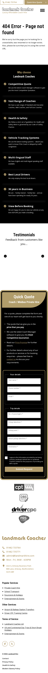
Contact (5, 658)
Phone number (14, 388)
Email (11, 396)
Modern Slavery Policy (11, 668)
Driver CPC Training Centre (15, 613)
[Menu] (42, 10)
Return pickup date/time (17, 438)
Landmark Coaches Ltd (14, 624)
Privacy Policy (7, 662)
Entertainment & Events (14, 598)
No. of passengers (15, 414)
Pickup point (13, 430)
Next (42, 256)
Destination (13, 447)
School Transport (11, 591)
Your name (13, 380)
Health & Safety (8, 665)
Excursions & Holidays (13, 595)
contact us (11, 359)
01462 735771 (13, 551)
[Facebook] (5, 643)
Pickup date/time (15, 422)
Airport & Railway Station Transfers (19, 609)
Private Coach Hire (12, 588)
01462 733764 (11, 2)
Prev (5, 256)
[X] (12, 643)
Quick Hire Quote (34, 2)
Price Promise (21, 342)
